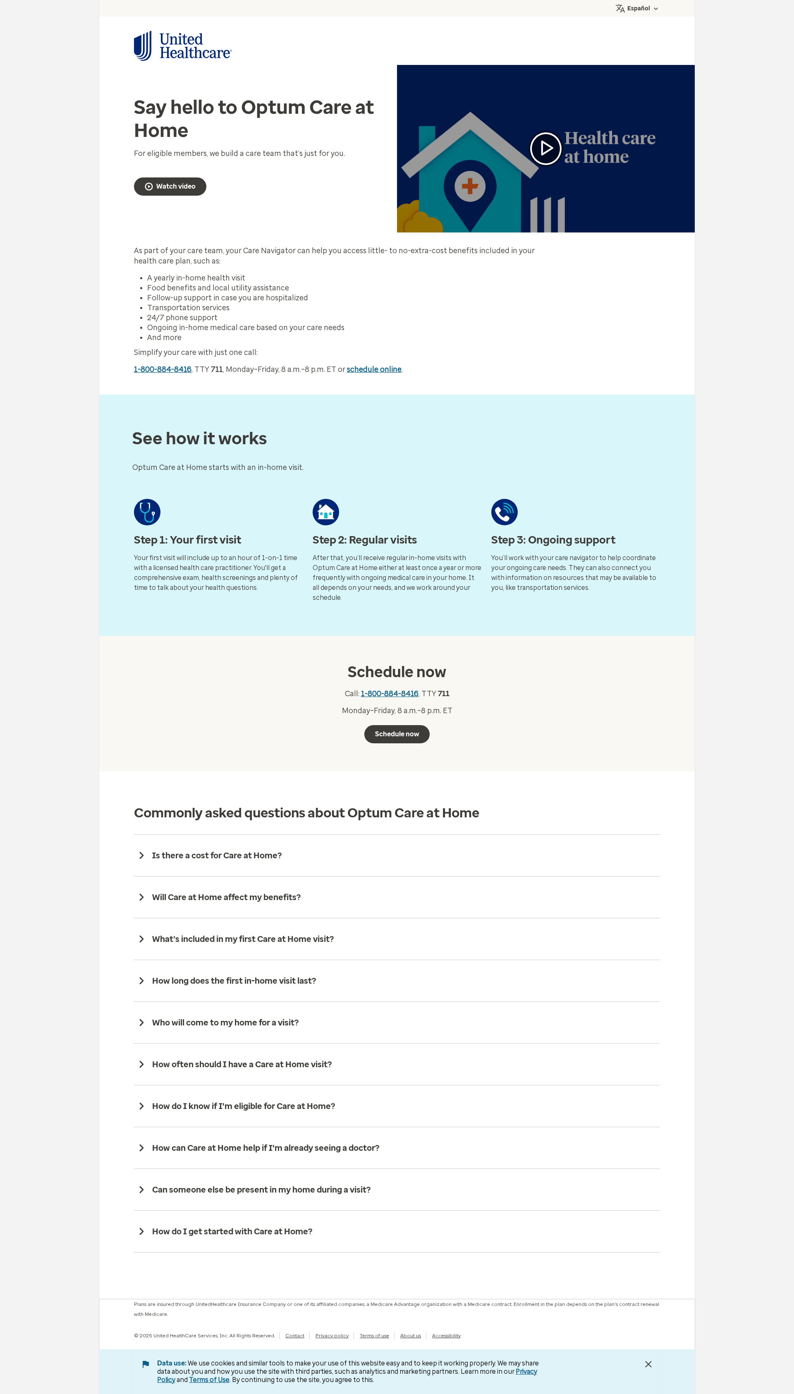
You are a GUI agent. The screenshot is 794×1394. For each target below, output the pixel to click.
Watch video (176, 186)
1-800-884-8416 (162, 369)
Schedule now (397, 734)
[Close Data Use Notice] (648, 1364)
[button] (546, 148)
